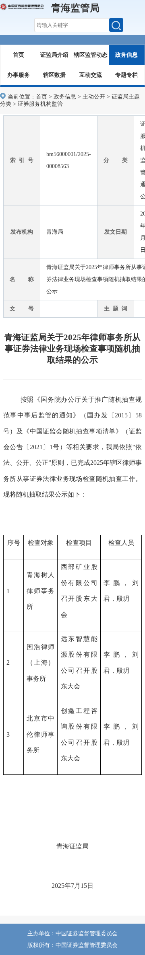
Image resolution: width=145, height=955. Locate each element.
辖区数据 (54, 75)
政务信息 (126, 55)
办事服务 (18, 75)
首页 (18, 55)
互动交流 (90, 75)
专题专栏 (126, 75)
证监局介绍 (54, 55)
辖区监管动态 (91, 55)
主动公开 (94, 97)
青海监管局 (75, 8)
